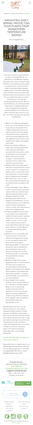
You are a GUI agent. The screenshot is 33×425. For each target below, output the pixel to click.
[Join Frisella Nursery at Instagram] (13, 416)
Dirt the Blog (23, 406)
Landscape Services (24, 402)
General (26, 14)
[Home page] (15, 5)
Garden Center (9, 402)
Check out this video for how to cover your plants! (16, 338)
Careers (9, 410)
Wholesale (9, 406)
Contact (24, 408)
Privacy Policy (16, 423)
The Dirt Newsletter (20, 383)
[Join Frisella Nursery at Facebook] (7, 416)
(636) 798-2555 (16, 366)
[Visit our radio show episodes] (16, 394)
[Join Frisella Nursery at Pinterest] (19, 416)
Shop (24, 404)
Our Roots (9, 408)
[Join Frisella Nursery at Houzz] (25, 416)
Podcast (9, 404)
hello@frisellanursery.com (17, 368)
